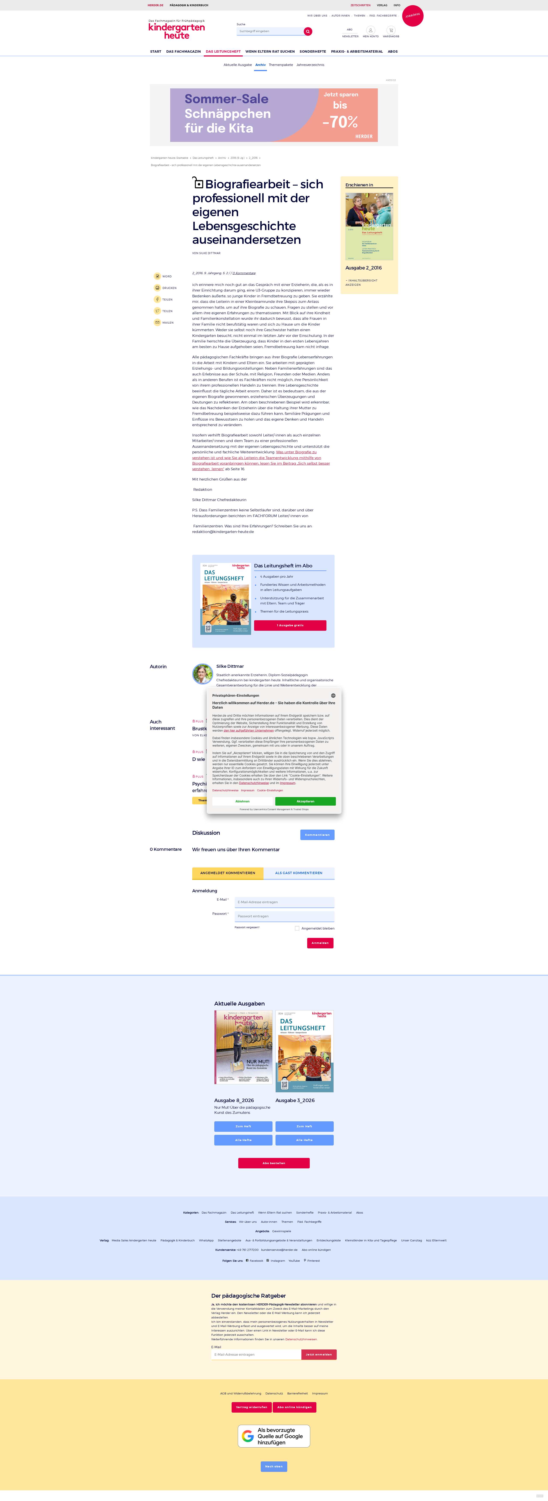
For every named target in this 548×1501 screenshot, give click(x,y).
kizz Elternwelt (436, 1240)
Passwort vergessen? (247, 927)
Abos (393, 51)
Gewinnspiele (281, 1231)
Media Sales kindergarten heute (134, 1240)
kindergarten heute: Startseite (169, 157)
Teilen (167, 299)
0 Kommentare (243, 273)
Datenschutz (274, 1393)
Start (155, 51)
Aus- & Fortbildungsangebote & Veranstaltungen (279, 1240)
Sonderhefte (313, 51)
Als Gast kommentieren (299, 873)
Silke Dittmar (210, 253)
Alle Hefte (243, 1140)
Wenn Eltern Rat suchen (270, 51)
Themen (359, 15)
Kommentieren (317, 835)
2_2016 (253, 157)
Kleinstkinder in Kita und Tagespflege (371, 1240)
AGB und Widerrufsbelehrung (240, 1393)
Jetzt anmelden (319, 1354)
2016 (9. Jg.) (237, 157)
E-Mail (223, 899)
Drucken (169, 288)
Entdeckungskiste (329, 1240)
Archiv (260, 65)
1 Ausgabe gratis (290, 625)
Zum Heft (243, 1126)
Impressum (320, 1393)
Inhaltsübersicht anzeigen (361, 282)
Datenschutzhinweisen (301, 1339)
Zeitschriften (361, 5)
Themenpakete (281, 65)
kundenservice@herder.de (279, 1249)
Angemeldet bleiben (318, 928)
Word (167, 276)
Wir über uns (317, 15)
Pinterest (313, 1260)
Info (397, 5)
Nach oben (274, 1466)
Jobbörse (412, 15)
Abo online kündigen (316, 1249)
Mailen (168, 322)
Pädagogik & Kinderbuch (189, 5)
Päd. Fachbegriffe (383, 15)
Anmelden (320, 943)
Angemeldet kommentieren (227, 873)
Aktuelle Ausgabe (238, 65)
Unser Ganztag (411, 1240)
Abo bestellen (274, 1163)
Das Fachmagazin (183, 51)
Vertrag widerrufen (251, 1407)
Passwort (220, 914)
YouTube (294, 1260)
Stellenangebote (229, 1240)
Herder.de (155, 5)
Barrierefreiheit (297, 1393)
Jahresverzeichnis (310, 65)
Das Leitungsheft (223, 51)
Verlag (382, 5)
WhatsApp (206, 1240)
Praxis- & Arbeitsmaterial (357, 51)
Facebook (256, 1260)
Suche (241, 24)
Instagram (278, 1260)
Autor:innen (341, 15)
